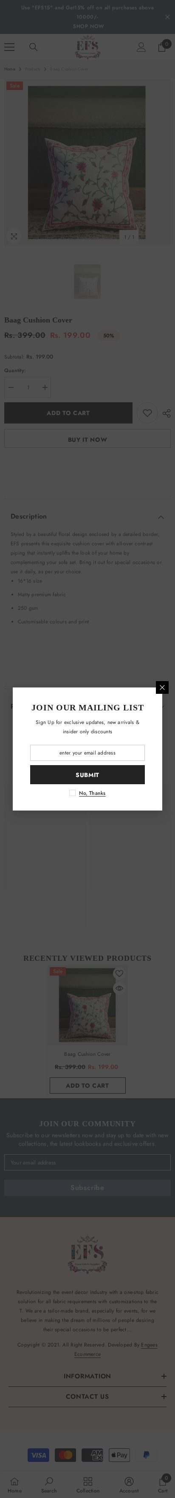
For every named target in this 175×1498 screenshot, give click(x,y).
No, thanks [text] (92, 793)
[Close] (162, 687)
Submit (87, 775)
